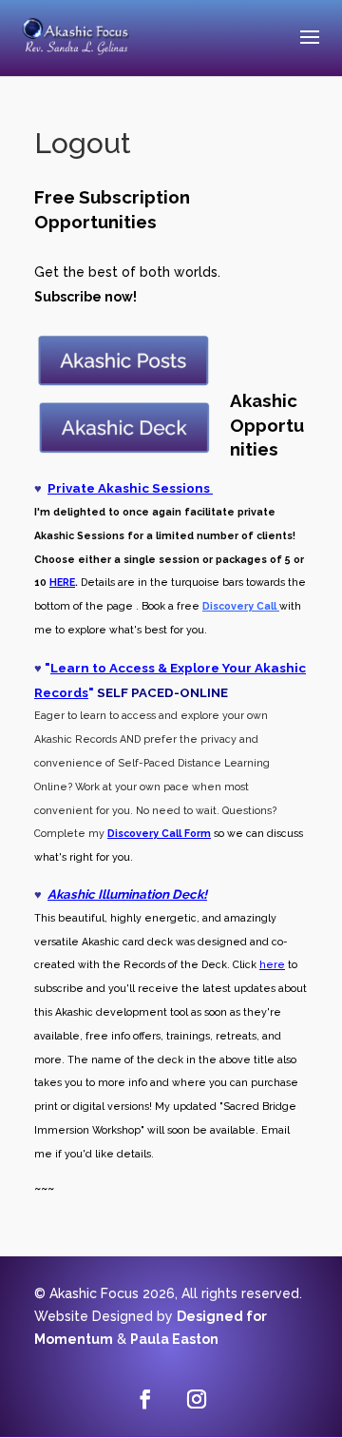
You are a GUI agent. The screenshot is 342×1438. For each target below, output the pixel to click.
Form (196, 833)
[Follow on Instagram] (197, 1399)
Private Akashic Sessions (130, 488)
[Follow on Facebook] (145, 1399)
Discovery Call (144, 833)
